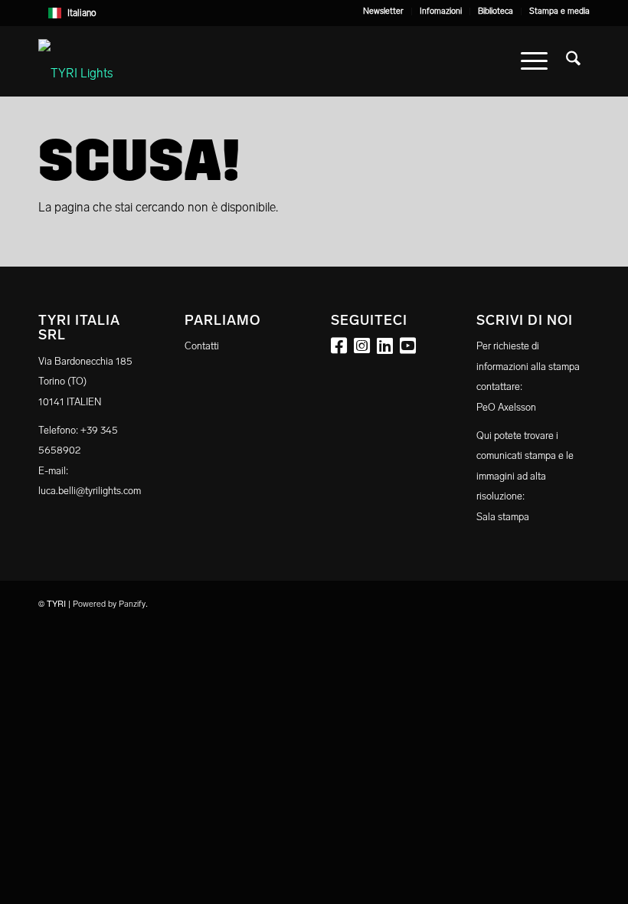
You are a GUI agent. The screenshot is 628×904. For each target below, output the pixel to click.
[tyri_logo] (75, 61)
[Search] (573, 61)
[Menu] (534, 61)
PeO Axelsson (506, 407)
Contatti (202, 346)
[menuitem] (383, 11)
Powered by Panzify (109, 604)
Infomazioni (441, 11)
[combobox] (314, 13)
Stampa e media (559, 11)
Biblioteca (495, 11)
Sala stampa (502, 516)
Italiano (81, 13)
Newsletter (383, 11)
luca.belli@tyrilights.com (89, 490)
